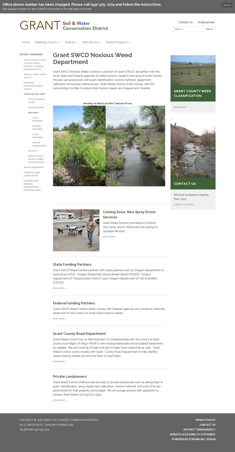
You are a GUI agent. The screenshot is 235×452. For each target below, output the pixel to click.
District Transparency (200, 429)
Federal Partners (37, 127)
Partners (33, 112)
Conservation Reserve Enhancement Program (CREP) (32, 185)
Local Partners (37, 136)
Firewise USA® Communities (31, 174)
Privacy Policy (206, 420)
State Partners (37, 119)
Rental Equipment (34, 167)
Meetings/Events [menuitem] (46, 42)
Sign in (211, 439)
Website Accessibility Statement (193, 434)
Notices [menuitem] (70, 42)
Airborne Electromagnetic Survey (33, 86)
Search (209, 29)
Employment (206, 22)
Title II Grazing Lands (36, 101)
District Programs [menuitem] (117, 42)
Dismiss (227, 5)
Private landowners (39, 144)
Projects (33, 151)
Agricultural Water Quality (35, 76)
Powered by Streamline (188, 439)
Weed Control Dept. (35, 94)
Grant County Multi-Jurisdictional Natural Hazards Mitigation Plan (35, 65)
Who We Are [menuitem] (90, 42)
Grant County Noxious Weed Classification (36, 159)
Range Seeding (36, 107)
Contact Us (185, 22)
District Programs (30, 54)
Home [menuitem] (26, 42)
